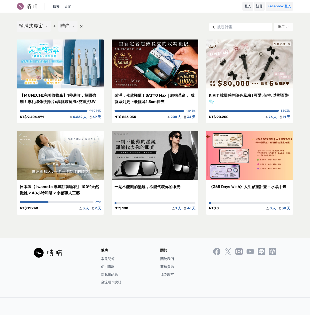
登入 (247, 6)
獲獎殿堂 (167, 274)
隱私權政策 (109, 274)
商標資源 (167, 267)
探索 (56, 7)
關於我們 (167, 259)
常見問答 (108, 259)
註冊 (259, 6)
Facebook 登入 (279, 6)
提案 (67, 7)
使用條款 (108, 267)
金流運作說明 (111, 282)
